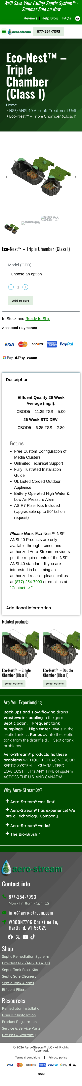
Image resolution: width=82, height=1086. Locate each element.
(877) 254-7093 (28, 582)
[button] (41, 802)
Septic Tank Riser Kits (20, 969)
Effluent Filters (14, 989)
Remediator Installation (22, 1008)
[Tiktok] (32, 936)
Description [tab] (17, 379)
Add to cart (20, 301)
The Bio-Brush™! (25, 834)
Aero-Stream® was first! (32, 801)
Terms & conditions (27, 1057)
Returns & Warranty (19, 1035)
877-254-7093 (48, 31)
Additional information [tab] (28, 608)
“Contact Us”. (22, 588)
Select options (14, 683)
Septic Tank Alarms (18, 983)
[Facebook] (10, 936)
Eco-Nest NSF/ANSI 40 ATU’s (26, 963)
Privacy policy (58, 1057)
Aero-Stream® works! (30, 825)
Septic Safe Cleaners (19, 976)
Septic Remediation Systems (26, 956)
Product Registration (19, 1021)
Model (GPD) (19, 265)
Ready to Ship (37, 318)
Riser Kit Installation (19, 1015)
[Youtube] (25, 936)
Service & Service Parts (21, 1028)
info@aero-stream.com (31, 912)
